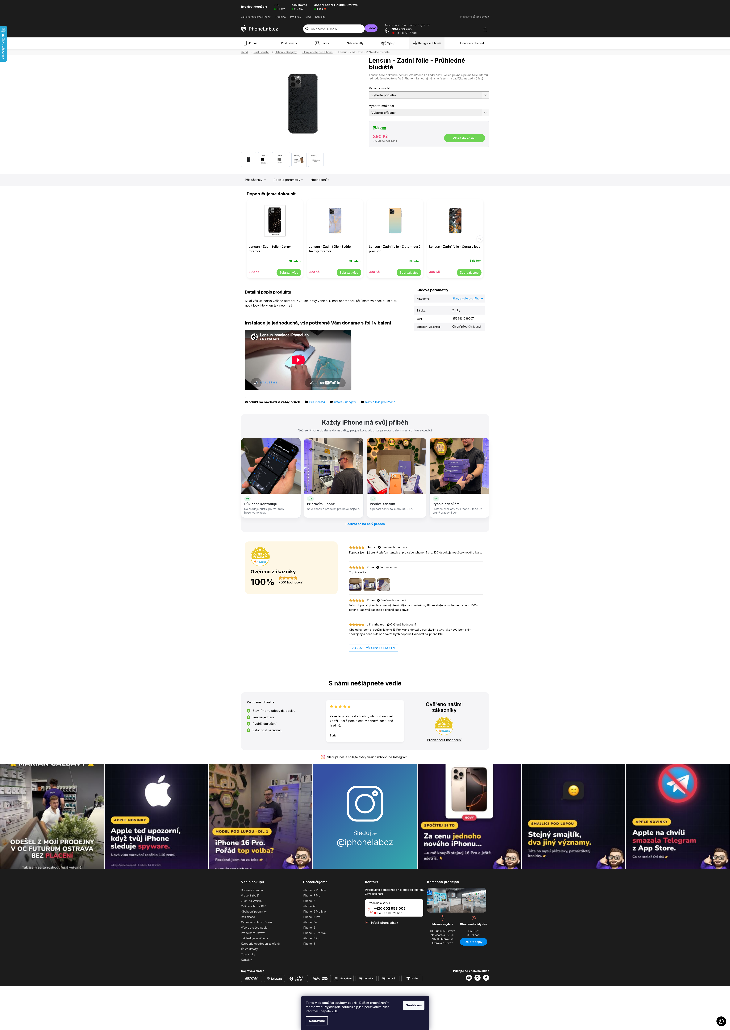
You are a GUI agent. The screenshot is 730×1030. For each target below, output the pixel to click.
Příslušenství (254, 180)
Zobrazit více (288, 272)
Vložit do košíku (464, 138)
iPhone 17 (309, 900)
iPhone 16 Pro (311, 916)
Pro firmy (295, 16)
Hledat (371, 28)
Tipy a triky (248, 954)
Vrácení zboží (250, 895)
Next (480, 238)
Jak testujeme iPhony (254, 938)
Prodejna (280, 16)
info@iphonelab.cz (384, 923)
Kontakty (320, 16)
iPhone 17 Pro (311, 895)
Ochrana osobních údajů (256, 922)
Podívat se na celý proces (365, 524)
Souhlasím (414, 1005)
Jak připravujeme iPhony (255, 16)
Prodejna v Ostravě (253, 933)
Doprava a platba (252, 890)
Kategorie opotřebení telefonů (260, 943)
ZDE (335, 1011)
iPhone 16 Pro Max (315, 911)
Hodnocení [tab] (319, 180)
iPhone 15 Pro (311, 938)
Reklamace (248, 916)
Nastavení (317, 1021)
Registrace (482, 16)
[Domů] (244, 52)
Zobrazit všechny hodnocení (373, 648)
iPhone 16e (310, 922)
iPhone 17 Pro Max (315, 890)
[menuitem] (251, 43)
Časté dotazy (249, 949)
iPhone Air (309, 906)
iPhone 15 (309, 943)
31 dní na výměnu (251, 900)
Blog (308, 16)
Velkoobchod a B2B (253, 906)
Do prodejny (473, 942)
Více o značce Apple (254, 927)
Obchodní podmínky (254, 911)
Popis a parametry (286, 180)
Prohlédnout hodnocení (444, 740)
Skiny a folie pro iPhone (467, 298)
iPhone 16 (309, 927)
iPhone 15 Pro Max (314, 933)
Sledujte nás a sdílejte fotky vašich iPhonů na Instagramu (368, 757)
